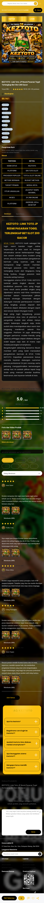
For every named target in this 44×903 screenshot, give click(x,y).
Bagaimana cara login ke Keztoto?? (17, 731)
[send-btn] (39, 854)
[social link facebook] (31, 892)
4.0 (6, 466)
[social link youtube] (28, 892)
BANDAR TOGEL (7, 867)
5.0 (32, 460)
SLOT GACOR (6, 113)
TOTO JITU (6, 133)
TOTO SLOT (6, 121)
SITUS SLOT (6, 141)
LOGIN (32, 19)
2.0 (25, 466)
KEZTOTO (5, 105)
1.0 (34, 466)
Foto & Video (20, 460)
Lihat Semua (11, 697)
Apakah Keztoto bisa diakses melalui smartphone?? (19, 743)
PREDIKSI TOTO (7, 129)
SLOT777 (5, 137)
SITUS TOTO (6, 862)
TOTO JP (5, 109)
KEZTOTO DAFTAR (29, 867)
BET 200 (5, 125)
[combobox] (22, 473)
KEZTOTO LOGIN (28, 865)
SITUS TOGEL (9, 243)
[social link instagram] (24, 892)
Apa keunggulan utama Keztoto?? (16, 754)
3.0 (15, 466)
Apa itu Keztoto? (14, 721)
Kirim (33, 832)
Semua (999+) (7, 460)
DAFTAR (12, 19)
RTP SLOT (5, 117)
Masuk (4, 156)
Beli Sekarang (9, 898)
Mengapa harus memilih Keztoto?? (17, 766)
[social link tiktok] (35, 892)
